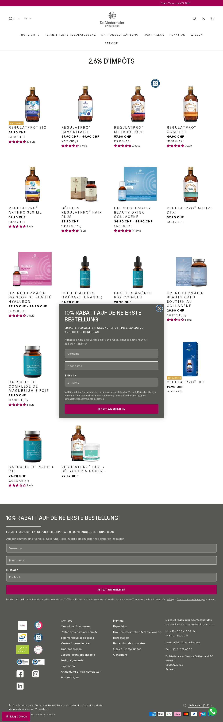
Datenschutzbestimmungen (79, 398)
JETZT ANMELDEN (111, 409)
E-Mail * (71, 375)
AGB (140, 395)
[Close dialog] (159, 308)
